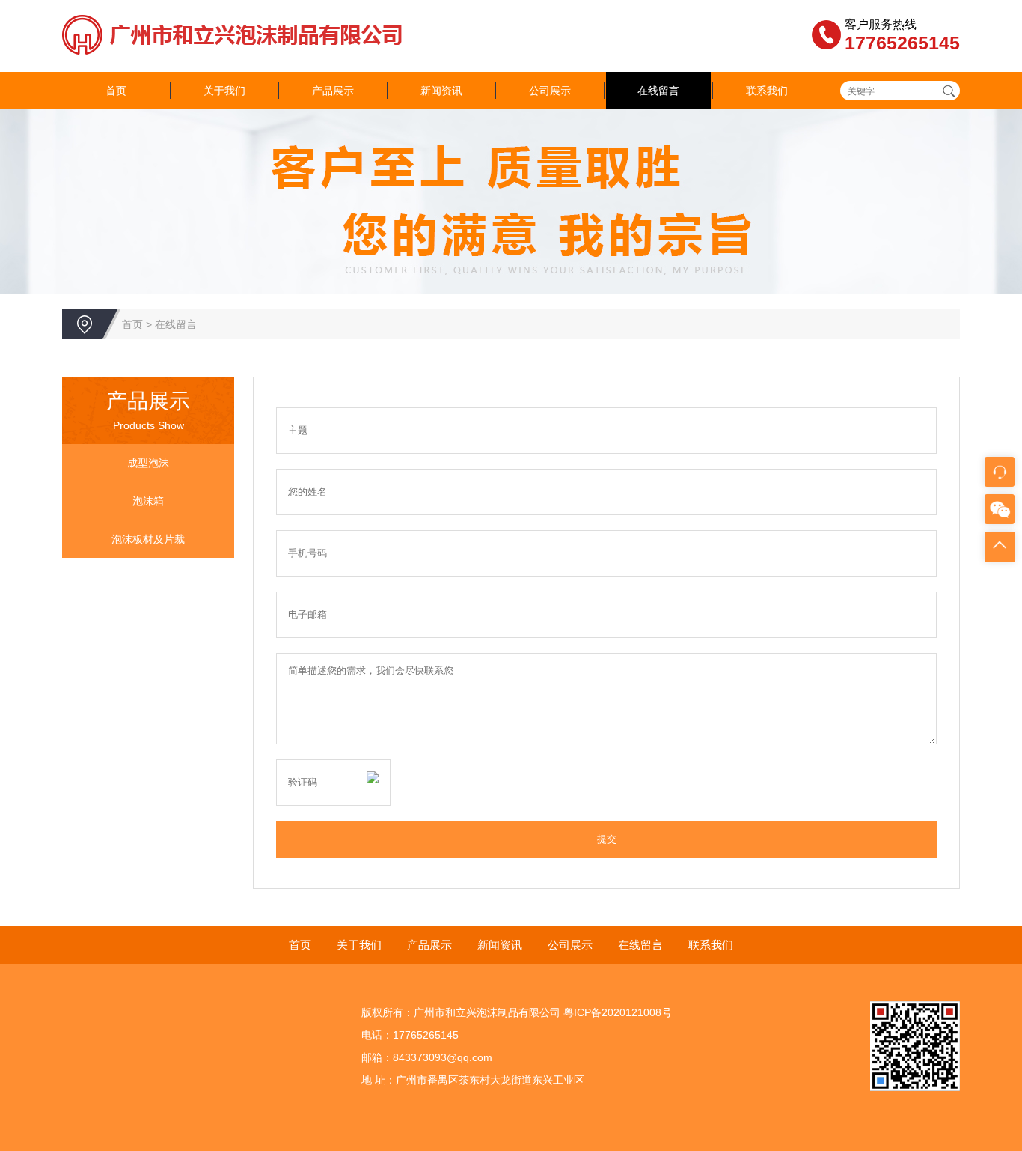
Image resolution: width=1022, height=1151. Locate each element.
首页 (115, 91)
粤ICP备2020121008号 (617, 1012)
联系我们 (767, 91)
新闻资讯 (441, 91)
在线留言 (658, 91)
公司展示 (550, 91)
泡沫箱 (148, 501)
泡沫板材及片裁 (148, 539)
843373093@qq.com (442, 1057)
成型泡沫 (148, 463)
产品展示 (333, 91)
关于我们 (224, 91)
